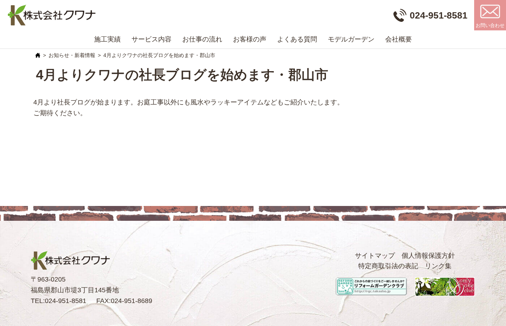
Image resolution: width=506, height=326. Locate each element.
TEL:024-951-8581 (58, 301)
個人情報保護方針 (428, 255)
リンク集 (438, 266)
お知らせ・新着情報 (72, 55)
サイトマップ (375, 255)
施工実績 (107, 39)
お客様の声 (249, 39)
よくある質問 (297, 39)
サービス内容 (152, 39)
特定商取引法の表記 (388, 266)
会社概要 (398, 39)
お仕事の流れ (202, 39)
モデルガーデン (351, 39)
